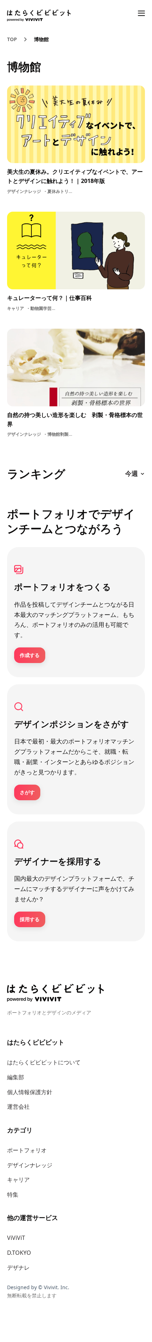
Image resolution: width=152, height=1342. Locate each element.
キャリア (18, 1180)
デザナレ (18, 1267)
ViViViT (16, 1238)
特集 (12, 1194)
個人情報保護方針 (29, 1092)
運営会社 (18, 1106)
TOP (12, 39)
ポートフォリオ (27, 1150)
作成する (30, 655)
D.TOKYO (19, 1253)
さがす (27, 792)
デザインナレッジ (29, 1165)
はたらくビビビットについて (44, 1062)
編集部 (15, 1077)
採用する (30, 919)
